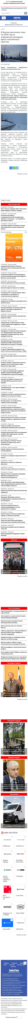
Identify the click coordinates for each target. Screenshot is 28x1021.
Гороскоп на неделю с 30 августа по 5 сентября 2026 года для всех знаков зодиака (12, 380)
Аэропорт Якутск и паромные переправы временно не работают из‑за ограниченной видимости (13, 475)
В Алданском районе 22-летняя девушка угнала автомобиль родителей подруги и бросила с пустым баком (13, 276)
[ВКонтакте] (10, 167)
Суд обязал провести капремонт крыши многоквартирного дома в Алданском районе (13, 227)
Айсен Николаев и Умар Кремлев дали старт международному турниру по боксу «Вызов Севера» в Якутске (13, 483)
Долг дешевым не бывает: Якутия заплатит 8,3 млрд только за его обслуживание (11, 442)
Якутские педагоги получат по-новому (12, 288)
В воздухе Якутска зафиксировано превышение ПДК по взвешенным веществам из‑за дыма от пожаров (11, 342)
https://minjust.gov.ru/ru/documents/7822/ (14, 1010)
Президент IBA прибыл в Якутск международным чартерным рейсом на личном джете (13, 498)
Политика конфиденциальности (10, 978)
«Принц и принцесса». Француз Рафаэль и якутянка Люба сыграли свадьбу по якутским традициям (14, 632)
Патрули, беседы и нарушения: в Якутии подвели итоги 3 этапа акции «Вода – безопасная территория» (13, 364)
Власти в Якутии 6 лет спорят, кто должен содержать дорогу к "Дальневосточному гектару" (13, 419)
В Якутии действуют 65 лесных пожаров (13, 283)
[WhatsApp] (14, 167)
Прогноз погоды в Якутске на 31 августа (13, 469)
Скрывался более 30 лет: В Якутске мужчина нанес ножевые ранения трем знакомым (13, 267)
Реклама (12, 965)
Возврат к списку (6, 200)
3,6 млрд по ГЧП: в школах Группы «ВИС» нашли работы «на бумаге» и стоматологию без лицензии (13, 294)
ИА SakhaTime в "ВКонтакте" (15, 24)
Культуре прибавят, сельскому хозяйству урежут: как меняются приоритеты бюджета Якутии (13, 309)
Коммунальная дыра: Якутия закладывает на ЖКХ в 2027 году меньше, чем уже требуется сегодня (14, 434)
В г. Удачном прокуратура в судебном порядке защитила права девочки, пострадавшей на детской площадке (12, 372)
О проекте (14, 963)
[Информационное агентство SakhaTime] (16, 18)
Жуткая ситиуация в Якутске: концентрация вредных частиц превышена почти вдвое (10, 507)
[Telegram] (17, 167)
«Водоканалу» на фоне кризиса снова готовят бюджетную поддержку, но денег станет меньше (13, 324)
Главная (6, 963)
